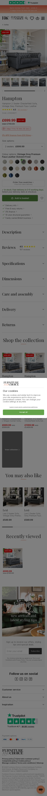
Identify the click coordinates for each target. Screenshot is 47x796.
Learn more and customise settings (24, 407)
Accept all (23, 412)
